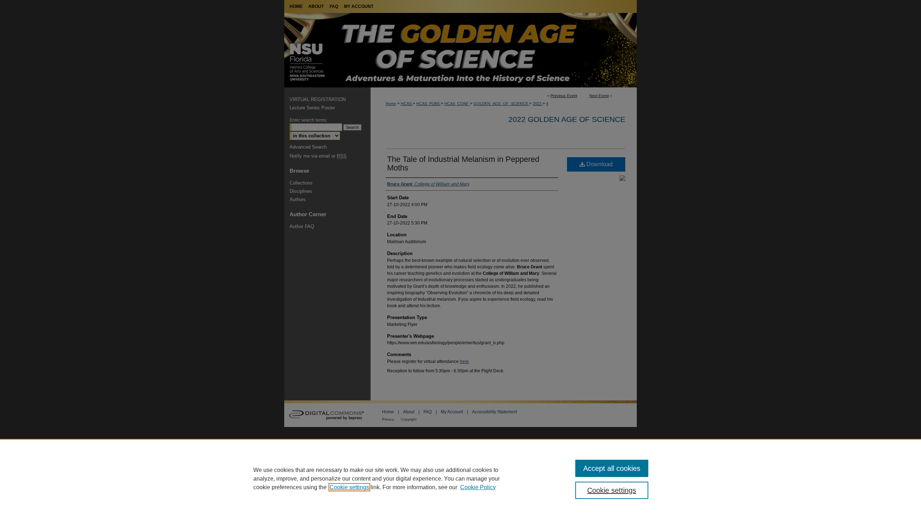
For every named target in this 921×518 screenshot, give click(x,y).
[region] (460, 478)
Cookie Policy (478, 487)
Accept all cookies (611, 468)
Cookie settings (349, 487)
